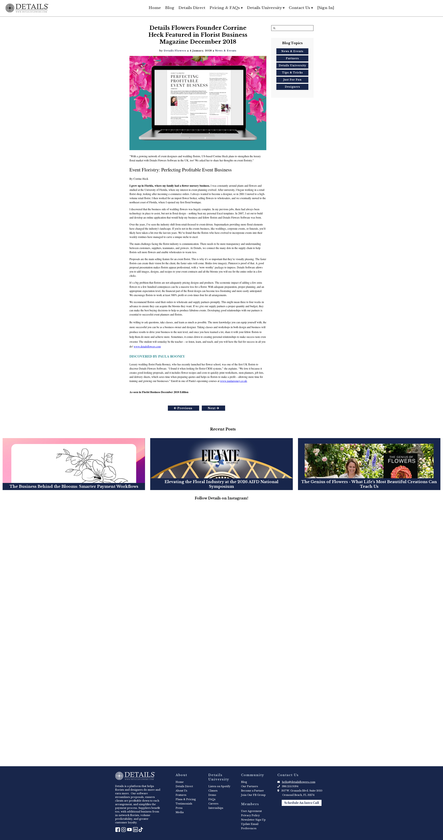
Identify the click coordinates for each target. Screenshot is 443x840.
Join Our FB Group (253, 795)
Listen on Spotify (219, 786)
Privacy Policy (250, 815)
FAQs (211, 799)
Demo (212, 795)
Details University (292, 65)
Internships (215, 808)
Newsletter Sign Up (253, 819)
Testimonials (184, 803)
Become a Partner (252, 790)
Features (181, 795)
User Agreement (251, 811)
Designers (292, 86)
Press (179, 808)
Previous (185, 408)
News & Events (225, 50)
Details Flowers (175, 50)
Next (212, 408)
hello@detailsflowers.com (298, 782)
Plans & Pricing (186, 799)
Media (180, 812)
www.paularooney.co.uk (233, 381)
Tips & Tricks (292, 72)
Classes (213, 790)
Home (155, 8)
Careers (213, 803)
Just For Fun (292, 79)
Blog (169, 8)
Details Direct (191, 8)
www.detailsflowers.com (147, 346)
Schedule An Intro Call (301, 803)
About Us (181, 790)
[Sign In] (325, 8)
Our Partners (249, 786)
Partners (292, 58)
